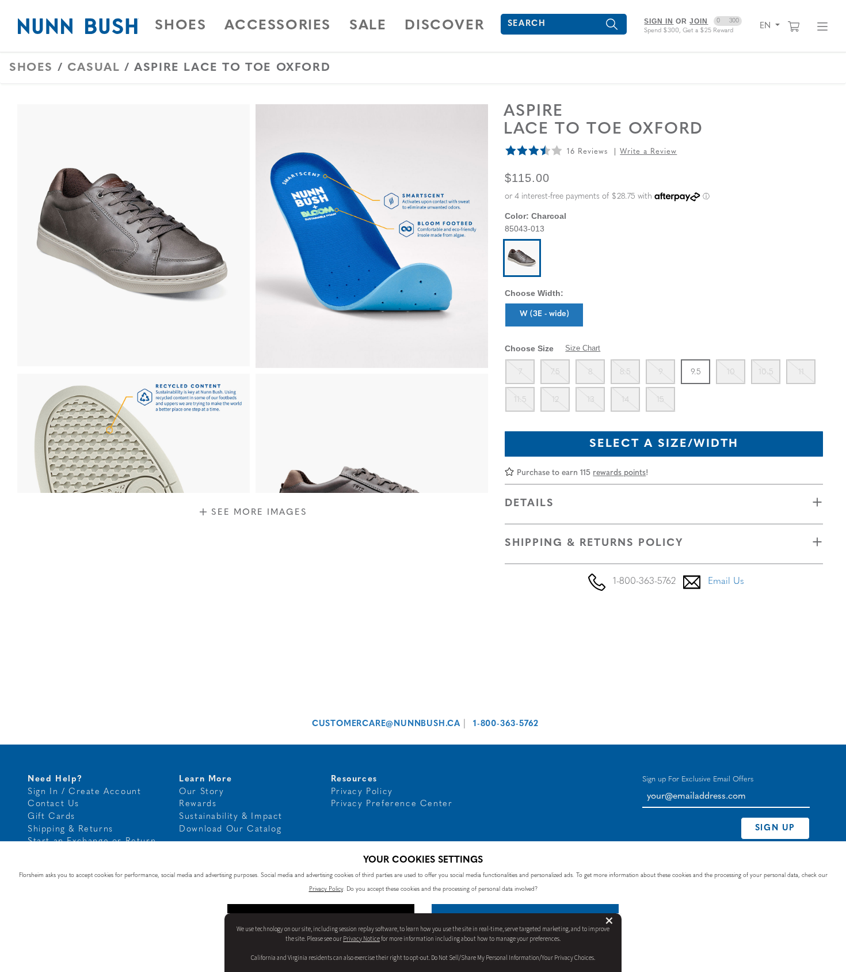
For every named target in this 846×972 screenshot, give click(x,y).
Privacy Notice (361, 939)
